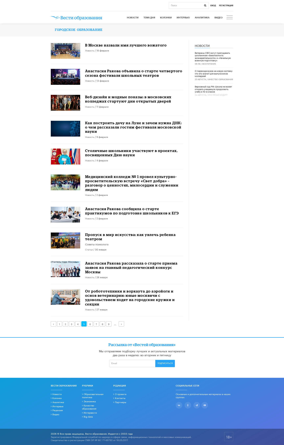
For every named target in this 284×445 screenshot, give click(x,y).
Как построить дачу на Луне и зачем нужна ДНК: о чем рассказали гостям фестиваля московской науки (133, 127)
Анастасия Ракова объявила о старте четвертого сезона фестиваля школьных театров (133, 73)
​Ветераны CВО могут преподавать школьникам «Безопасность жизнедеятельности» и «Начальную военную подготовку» (213, 56)
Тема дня (149, 18)
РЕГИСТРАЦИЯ (226, 6)
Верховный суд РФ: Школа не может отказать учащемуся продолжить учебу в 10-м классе (213, 89)
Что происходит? (217, 94)
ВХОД (213, 6)
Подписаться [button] (165, 363)
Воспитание (209, 63)
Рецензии (57, 410)
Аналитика (202, 18)
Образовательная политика (92, 395)
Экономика (90, 401)
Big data (88, 416)
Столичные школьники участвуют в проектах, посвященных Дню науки (131, 153)
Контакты (120, 398)
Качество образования (220, 79)
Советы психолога (96, 244)
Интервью (183, 18)
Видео (218, 18)
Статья (89, 249)
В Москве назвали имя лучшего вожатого (126, 45)
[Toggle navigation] (230, 18)
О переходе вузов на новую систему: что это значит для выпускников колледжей (214, 73)
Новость (89, 50)
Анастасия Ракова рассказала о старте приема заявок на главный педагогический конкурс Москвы (131, 267)
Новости (133, 18)
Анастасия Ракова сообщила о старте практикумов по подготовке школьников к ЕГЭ (132, 211)
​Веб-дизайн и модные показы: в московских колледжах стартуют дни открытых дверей (128, 99)
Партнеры (120, 402)
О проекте (120, 394)
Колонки (166, 18)
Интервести (90, 412)
